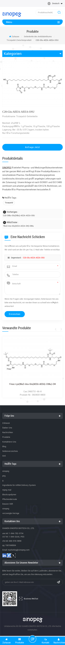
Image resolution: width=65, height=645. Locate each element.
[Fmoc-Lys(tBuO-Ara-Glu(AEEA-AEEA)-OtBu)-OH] (32, 359)
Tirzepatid (9, 203)
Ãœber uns (7, 428)
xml (4, 456)
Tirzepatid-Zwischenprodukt (19, 40)
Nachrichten (7, 432)
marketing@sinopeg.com (18, 550)
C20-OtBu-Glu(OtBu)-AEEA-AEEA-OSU (19, 215)
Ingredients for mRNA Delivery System (19, 485)
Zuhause (15, 36)
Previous (56, 329)
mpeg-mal (6, 490)
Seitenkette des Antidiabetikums (38, 36)
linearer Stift (7, 504)
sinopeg (5, 471)
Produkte (6, 437)
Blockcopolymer (9, 494)
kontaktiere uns (9, 442)
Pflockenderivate (9, 499)
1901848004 (10, 545)
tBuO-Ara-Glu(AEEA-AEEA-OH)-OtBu (18, 226)
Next (61, 329)
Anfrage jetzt (32, 147)
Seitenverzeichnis (10, 451)
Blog (4, 446)
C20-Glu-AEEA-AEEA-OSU (34, 258)
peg (3, 476)
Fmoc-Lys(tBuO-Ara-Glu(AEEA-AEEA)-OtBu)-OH (32, 384)
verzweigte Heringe (10, 513)
